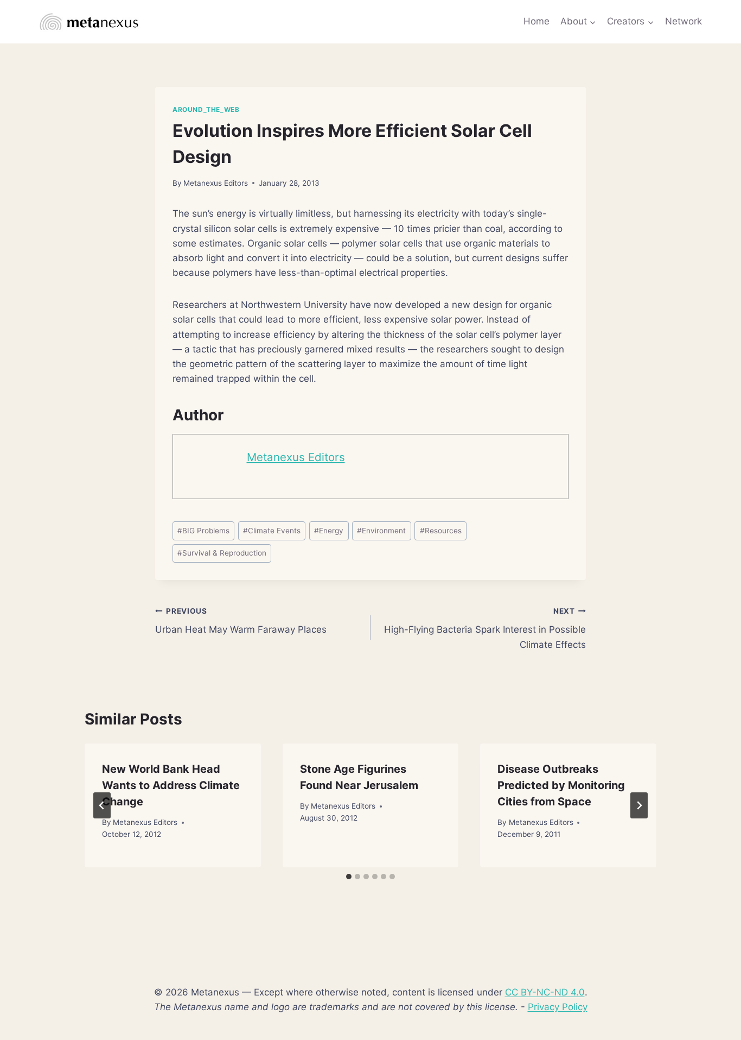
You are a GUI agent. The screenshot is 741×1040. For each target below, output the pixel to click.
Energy (328, 530)
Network (683, 21)
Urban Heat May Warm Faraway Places (241, 621)
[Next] (639, 805)
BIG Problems (203, 530)
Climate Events (272, 530)
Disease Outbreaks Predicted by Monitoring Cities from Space (561, 785)
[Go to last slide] (102, 805)
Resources (441, 530)
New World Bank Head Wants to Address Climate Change (171, 785)
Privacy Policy (557, 1006)
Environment (381, 530)
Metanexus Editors (215, 183)
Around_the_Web (206, 109)
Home (536, 21)
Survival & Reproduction (221, 553)
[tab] (349, 876)
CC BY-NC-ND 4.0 (545, 992)
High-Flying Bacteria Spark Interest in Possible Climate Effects (485, 628)
